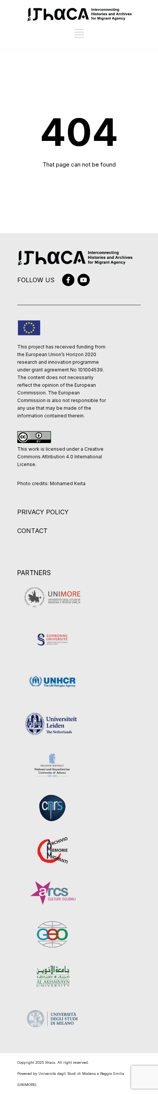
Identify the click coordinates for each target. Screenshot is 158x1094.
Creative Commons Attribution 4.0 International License (60, 456)
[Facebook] (68, 280)
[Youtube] (83, 280)
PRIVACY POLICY (43, 512)
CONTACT (32, 531)
